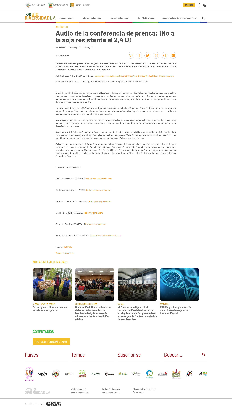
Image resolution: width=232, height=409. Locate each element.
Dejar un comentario (53, 341)
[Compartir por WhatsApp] (156, 55)
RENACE (62, 47)
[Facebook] (198, 5)
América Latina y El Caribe (44, 304)
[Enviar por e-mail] (173, 55)
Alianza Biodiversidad (92, 18)
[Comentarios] (131, 55)
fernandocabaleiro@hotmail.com (105, 235)
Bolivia (121, 304)
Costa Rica (164, 304)
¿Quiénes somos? (67, 18)
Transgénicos (68, 253)
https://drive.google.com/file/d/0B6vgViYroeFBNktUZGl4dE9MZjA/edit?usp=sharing (134, 75)
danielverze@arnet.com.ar (98, 190)
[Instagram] (205, 5)
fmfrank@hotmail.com (95, 224)
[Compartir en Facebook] (139, 55)
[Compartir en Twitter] (147, 55)
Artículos (62, 26)
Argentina (91, 47)
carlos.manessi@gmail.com (99, 178)
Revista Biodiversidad (119, 18)
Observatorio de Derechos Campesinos (179, 18)
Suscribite (189, 5)
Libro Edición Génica (145, 18)
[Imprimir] (165, 55)
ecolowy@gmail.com (93, 212)
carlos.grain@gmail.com (99, 201)
